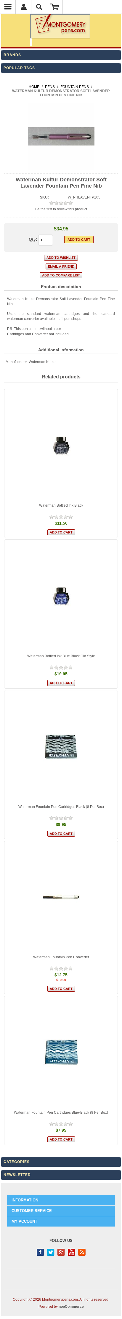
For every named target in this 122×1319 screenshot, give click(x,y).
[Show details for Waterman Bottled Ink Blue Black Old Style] (61, 596)
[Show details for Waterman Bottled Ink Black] (61, 445)
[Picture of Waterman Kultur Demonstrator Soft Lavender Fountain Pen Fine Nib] (61, 168)
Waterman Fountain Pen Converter (61, 957)
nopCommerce (71, 1307)
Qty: (33, 239)
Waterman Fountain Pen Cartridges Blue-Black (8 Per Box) (61, 1112)
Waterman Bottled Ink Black (61, 505)
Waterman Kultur (42, 362)
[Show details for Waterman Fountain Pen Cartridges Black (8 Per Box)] (61, 747)
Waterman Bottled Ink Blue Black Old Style (61, 656)
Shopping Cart (55, 7)
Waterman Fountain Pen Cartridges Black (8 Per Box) (61, 807)
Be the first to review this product (61, 209)
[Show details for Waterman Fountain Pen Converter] (61, 897)
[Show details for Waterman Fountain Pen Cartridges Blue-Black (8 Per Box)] (61, 1052)
